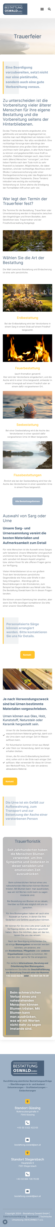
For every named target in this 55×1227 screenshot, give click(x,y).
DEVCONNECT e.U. (33, 1219)
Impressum (32, 1216)
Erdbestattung (27, 318)
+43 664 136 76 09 (39, 975)
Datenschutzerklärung (14, 1216)
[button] (42, 9)
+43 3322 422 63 (15, 975)
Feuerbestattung (27, 368)
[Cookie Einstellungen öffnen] (5, 1223)
